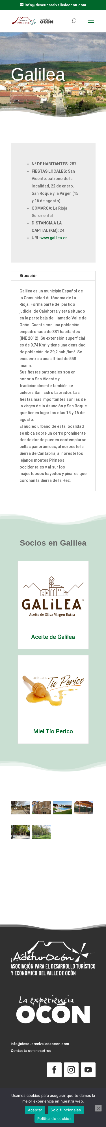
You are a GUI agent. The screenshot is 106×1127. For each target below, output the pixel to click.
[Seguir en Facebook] (54, 1069)
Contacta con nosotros (31, 1050)
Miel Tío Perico (53, 731)
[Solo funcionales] (98, 1108)
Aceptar (35, 1110)
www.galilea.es (54, 238)
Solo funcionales (66, 1110)
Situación (29, 275)
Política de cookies (54, 1118)
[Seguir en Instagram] (71, 1069)
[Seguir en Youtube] (88, 1069)
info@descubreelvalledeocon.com (40, 1044)
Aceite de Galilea (53, 636)
